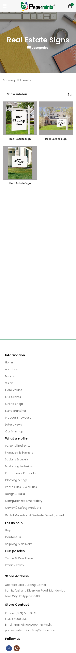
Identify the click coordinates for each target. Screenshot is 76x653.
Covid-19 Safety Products (23, 508)
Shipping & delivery (18, 544)
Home (9, 362)
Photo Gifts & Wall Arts (21, 487)
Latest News (13, 424)
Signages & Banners (19, 452)
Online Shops (14, 404)
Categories (39, 47)
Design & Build (15, 494)
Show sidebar (17, 94)
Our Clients (13, 397)
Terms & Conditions (19, 558)
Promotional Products (20, 473)
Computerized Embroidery (23, 501)
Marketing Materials (19, 466)
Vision (9, 383)
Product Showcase (18, 418)
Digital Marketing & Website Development (34, 515)
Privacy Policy (14, 565)
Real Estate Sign (20, 139)
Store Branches (16, 411)
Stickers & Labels (17, 459)
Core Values (13, 390)
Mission (10, 376)
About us (11, 369)
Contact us (13, 537)
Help (8, 530)
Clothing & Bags (16, 480)
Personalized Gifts (17, 446)
